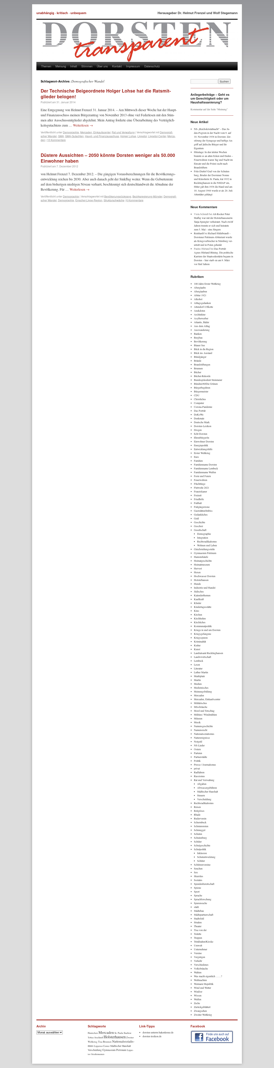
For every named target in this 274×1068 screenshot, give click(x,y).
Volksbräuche (201, 968)
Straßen (198, 922)
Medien (198, 683)
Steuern (201, 795)
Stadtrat (127, 1032)
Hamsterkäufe (201, 556)
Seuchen (198, 868)
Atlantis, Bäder (201, 322)
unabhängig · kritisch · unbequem (61, 12)
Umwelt (198, 945)
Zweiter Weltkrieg (203, 1014)
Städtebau (199, 910)
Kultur (197, 645)
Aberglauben (200, 291)
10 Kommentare (56, 140)
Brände (197, 360)
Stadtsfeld (199, 918)
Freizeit (197, 495)
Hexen (197, 572)
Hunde (197, 583)
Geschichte (199, 522)
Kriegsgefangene (202, 633)
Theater (197, 926)
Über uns (102, 66)
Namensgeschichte (203, 726)
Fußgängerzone (202, 506)
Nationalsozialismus (204, 733)
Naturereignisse (202, 737)
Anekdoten (199, 310)
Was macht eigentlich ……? (208, 976)
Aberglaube (200, 287)
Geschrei (198, 526)
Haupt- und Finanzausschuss (102, 136)
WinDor (198, 991)
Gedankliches (201, 514)
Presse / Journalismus (205, 764)
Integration (202, 537)
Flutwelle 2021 (201, 487)
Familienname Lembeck (206, 468)
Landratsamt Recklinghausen (208, 653)
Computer (199, 403)
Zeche (197, 1003)
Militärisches (200, 703)
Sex (196, 872)
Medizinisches (201, 687)
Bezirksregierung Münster (147, 196)
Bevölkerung (200, 341)
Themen (46, 66)
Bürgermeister (201, 391)
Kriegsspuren (201, 637)
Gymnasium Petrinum (205, 553)
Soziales (198, 880)
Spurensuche (200, 903)
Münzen (198, 718)
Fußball (198, 503)
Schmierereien (201, 826)
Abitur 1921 (200, 295)
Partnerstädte (200, 757)
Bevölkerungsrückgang (117, 196)
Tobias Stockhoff (95, 1037)
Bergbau (198, 337)
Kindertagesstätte (202, 606)
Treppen (198, 937)
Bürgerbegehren (202, 387)
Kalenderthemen (202, 595)
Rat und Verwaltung (123, 132)
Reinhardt (199, 233)
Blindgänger (200, 356)
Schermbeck (200, 822)
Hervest (198, 568)
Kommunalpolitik (203, 626)
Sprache (198, 895)
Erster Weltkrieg (202, 453)
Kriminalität (200, 641)
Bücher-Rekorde (202, 376)
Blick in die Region (203, 349)
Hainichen (93, 1032)
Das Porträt (200, 410)
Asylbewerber (201, 318)
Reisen (197, 807)
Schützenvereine (202, 864)
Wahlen (197, 972)
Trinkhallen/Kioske (203, 941)
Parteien (198, 753)
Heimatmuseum (202, 564)
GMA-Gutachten (74, 136)
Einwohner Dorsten (204, 441)
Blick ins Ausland (203, 353)
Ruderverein (200, 818)
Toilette (197, 933)
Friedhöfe (199, 499)
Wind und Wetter (202, 987)
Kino (196, 610)
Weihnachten (200, 980)
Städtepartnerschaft (203, 914)
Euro (196, 456)
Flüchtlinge (199, 483)
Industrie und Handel (204, 587)
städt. (196, 907)
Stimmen (86, 66)
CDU (197, 395)
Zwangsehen (200, 1010)
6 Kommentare (134, 200)
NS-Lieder (199, 745)
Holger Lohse (128, 136)
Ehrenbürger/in (201, 437)
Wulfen (197, 999)
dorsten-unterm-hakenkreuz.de (158, 1032)
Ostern (197, 749)
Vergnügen (199, 957)
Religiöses (199, 810)
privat (197, 768)
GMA (61, 136)
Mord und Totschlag (204, 710)
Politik (197, 760)
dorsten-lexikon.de (152, 1036)
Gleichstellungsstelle (204, 549)
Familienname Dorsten (205, 464)
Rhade (197, 814)
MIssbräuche (200, 707)
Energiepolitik (201, 445)
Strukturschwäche (114, 200)
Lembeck (198, 660)
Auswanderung (202, 329)
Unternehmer (200, 949)
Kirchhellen (200, 618)
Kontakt (117, 66)
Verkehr (198, 960)
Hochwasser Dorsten (204, 576)
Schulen (198, 833)
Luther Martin (201, 672)
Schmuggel (199, 830)
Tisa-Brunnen (105, 1041)
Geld (196, 518)
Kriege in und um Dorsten (207, 630)
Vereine (198, 953)
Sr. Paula (119, 1032)
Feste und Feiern (202, 476)
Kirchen (198, 614)
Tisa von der (200, 930)
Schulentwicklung (206, 857)
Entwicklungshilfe (203, 449)
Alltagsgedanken (202, 303)
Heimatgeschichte (203, 560)
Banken (198, 333)
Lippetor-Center (157, 136)
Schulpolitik (200, 849)
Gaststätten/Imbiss (203, 510)
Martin (197, 680)
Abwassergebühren (207, 787)
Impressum (133, 66)
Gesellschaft (200, 530)
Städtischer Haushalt (207, 791)
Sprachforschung (202, 899)
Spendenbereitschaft (204, 883)
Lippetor (142, 136)
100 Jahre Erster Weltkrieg (207, 283)
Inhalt (73, 66)
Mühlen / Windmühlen (205, 714)
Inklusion (202, 853)
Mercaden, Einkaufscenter (95, 132)
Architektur (200, 314)
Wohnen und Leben (207, 545)
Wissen (197, 995)
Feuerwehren (200, 480)
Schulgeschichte (202, 845)
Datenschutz (152, 66)
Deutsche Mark (202, 422)
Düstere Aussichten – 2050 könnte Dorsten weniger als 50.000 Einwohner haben (108, 158)
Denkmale (199, 418)
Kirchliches (200, 622)
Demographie (71, 132)
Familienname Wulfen (205, 472)
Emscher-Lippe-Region (88, 200)
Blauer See (199, 345)
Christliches (200, 399)
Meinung (60, 66)
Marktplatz (199, 676)
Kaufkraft (199, 599)
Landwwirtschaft (202, 656)
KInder (197, 603)
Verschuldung (204, 799)
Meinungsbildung (203, 691)
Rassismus (199, 776)
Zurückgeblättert (202, 1007)
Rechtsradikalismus (207, 541)
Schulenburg (200, 837)
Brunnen (198, 368)
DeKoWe (198, 414)
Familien (198, 460)
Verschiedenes (201, 964)
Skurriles (198, 876)
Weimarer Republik (203, 984)
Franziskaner (200, 491)
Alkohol (198, 299)
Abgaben (201, 783)
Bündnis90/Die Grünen (206, 383)
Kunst (197, 649)
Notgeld (198, 741)
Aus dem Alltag (202, 326)
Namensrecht (200, 730)
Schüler (198, 841)
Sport (197, 891)
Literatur (198, 668)
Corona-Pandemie (203, 406)
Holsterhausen (201, 580)
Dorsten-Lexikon (202, 426)
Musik (197, 722)
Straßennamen (97, 1054)
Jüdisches (199, 591)
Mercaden (199, 695)
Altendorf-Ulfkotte (203, 306)
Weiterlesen (83, 125)
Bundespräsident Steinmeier (208, 380)
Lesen (197, 664)
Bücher (197, 372)
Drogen (198, 430)
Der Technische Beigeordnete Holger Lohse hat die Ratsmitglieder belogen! (106, 93)
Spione (197, 887)
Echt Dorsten (200, 433)
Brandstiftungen (202, 364)
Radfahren (199, 772)
